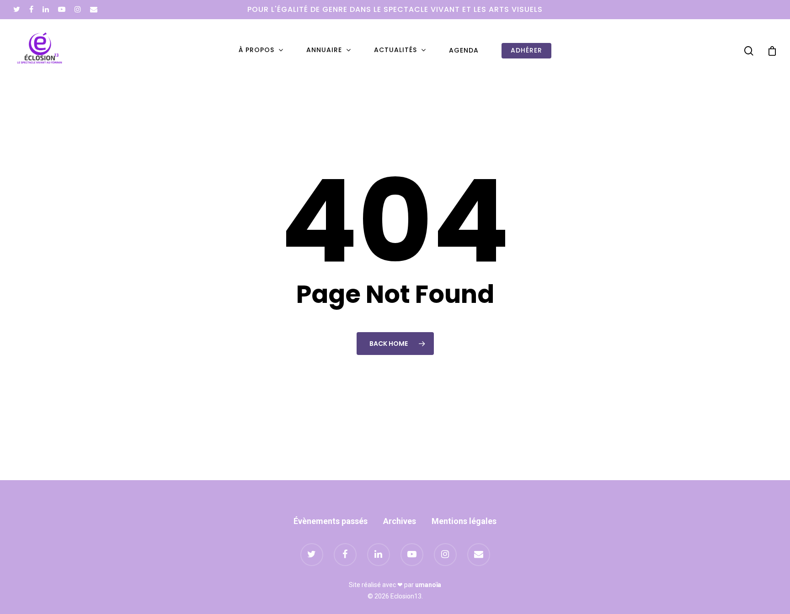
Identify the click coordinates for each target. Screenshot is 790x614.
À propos (256, 50)
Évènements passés (331, 521)
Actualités (395, 50)
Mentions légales (464, 521)
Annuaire (324, 50)
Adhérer (526, 50)
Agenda (464, 50)
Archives (399, 521)
